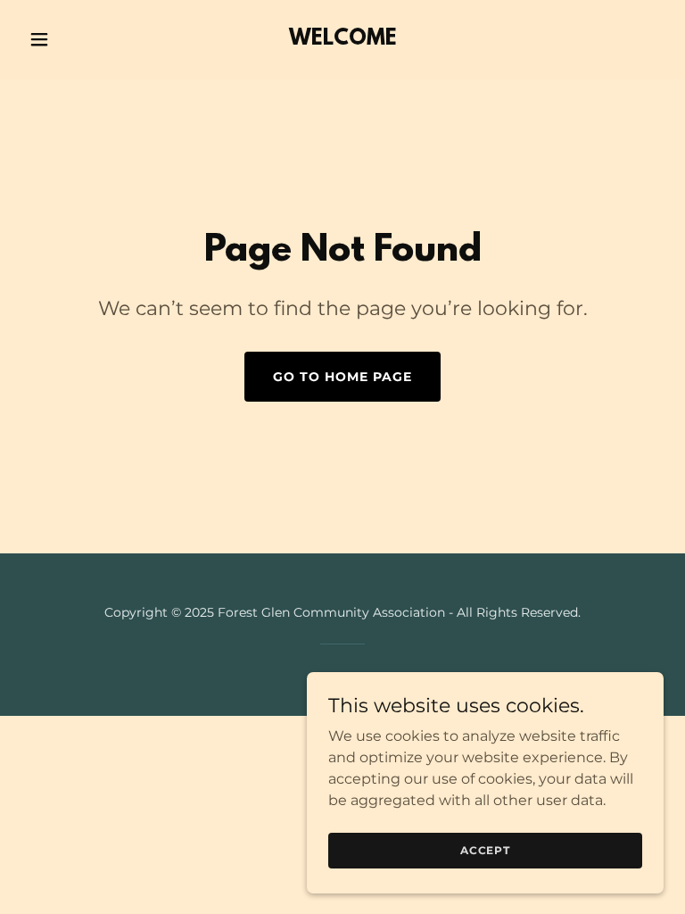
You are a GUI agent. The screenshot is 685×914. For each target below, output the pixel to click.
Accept (485, 850)
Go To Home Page (342, 377)
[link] (343, 39)
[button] (69, 39)
